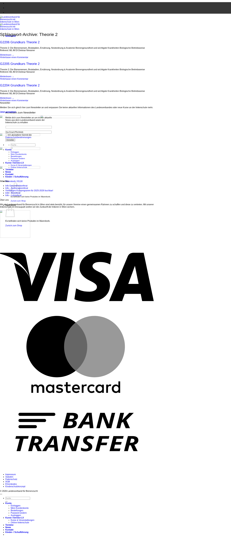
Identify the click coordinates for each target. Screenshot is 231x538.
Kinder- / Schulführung (16, 532)
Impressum (10, 474)
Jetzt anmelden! (8, 112)
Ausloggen (16, 515)
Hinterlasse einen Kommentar (14, 57)
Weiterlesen (7, 55)
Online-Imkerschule (20, 522)
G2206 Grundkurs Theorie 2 (20, 42)
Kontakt (9, 530)
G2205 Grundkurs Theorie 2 (20, 64)
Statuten (9, 477)
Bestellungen (17, 510)
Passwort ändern (19, 513)
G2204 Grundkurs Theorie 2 (20, 85)
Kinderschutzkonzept (15, 486)
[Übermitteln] (6, 501)
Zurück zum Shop (18, 201)
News (8, 527)
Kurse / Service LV (14, 518)
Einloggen (15, 505)
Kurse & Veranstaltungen (21, 165)
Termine (9, 525)
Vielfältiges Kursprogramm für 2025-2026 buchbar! (29, 190)
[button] (14, 181)
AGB (7, 482)
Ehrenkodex (11, 484)
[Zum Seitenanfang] (1, 494)
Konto (8, 503)
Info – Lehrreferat (13, 195)
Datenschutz (11, 479)
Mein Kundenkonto (20, 508)
